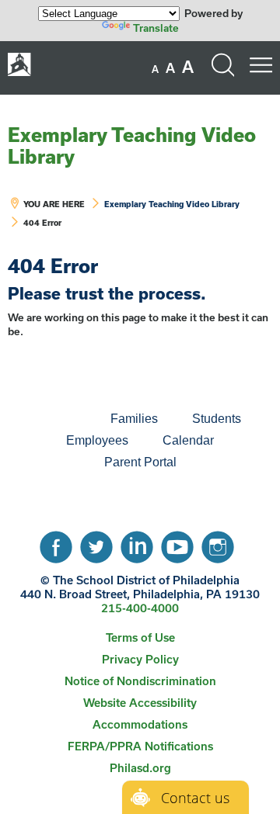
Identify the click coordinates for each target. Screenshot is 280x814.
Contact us (195, 798)
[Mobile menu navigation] (260, 65)
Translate (156, 28)
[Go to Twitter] (96, 543)
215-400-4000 (140, 608)
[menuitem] (40, 419)
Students (216, 418)
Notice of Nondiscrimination (140, 681)
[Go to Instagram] (217, 543)
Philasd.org (140, 767)
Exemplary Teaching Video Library (132, 145)
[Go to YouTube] (177, 543)
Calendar (188, 440)
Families (134, 418)
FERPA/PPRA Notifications (140, 746)
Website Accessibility (140, 702)
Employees (97, 440)
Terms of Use (140, 637)
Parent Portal (140, 462)
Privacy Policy (140, 659)
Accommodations (140, 724)
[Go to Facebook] (56, 543)
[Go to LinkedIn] (136, 543)
